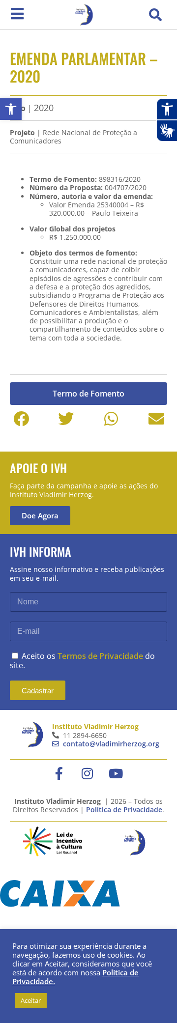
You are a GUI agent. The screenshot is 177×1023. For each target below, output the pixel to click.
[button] (155, 15)
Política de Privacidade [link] (124, 809)
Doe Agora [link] (40, 515)
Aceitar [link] (31, 1000)
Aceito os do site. (82, 661)
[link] (11, 109)
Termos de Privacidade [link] (100, 656)
